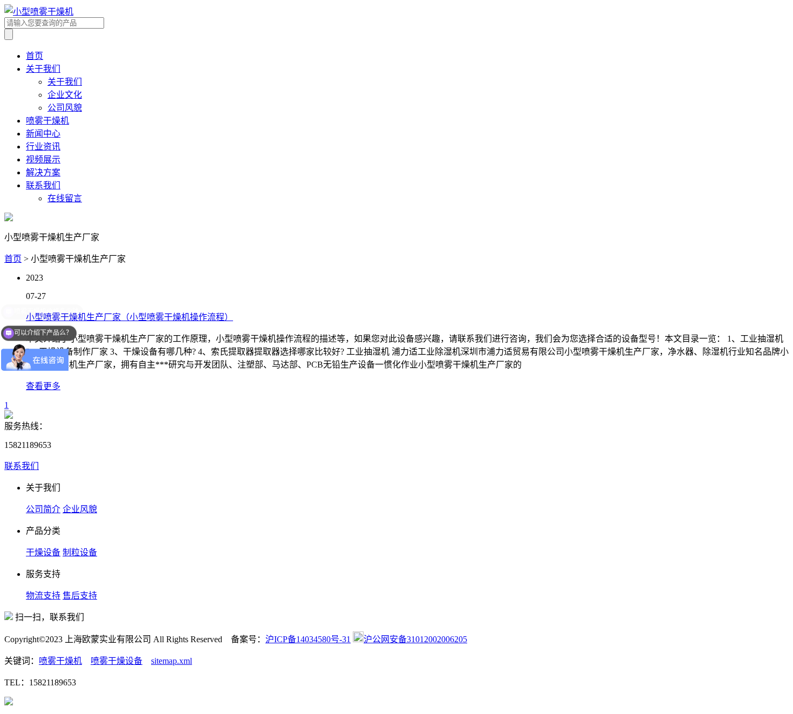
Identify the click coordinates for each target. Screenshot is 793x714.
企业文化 (64, 94)
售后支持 (80, 595)
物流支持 (43, 595)
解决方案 (43, 172)
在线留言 (64, 198)
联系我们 (43, 185)
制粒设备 (80, 552)
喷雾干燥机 (47, 120)
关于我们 (43, 68)
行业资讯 (43, 146)
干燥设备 (43, 552)
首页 (34, 55)
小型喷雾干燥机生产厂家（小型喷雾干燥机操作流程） (129, 317)
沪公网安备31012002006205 (415, 639)
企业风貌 (80, 509)
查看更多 (43, 386)
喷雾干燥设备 (116, 660)
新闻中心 (43, 133)
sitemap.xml (171, 660)
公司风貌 (64, 107)
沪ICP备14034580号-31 (308, 639)
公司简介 (43, 509)
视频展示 (43, 159)
